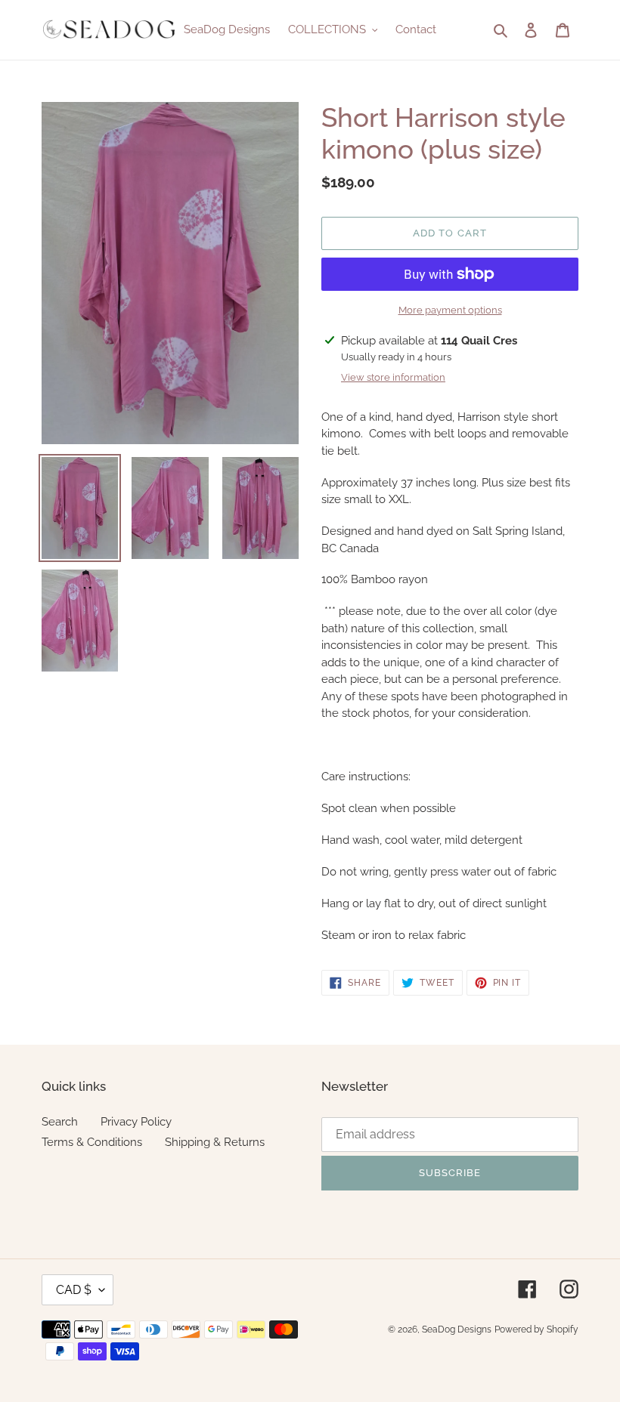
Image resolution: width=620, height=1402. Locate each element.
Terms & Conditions (92, 1142)
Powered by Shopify (536, 1329)
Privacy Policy (136, 1122)
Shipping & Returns (215, 1142)
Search (60, 1122)
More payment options (450, 310)
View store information (393, 377)
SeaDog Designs (456, 1329)
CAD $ (73, 1290)
